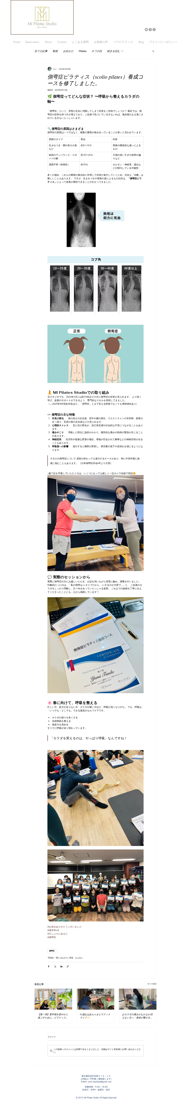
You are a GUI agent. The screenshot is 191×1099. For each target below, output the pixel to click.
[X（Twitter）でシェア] (55, 966)
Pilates (82, 51)
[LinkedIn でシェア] (61, 966)
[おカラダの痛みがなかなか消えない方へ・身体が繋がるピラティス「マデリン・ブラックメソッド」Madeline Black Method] (137, 999)
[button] (153, 51)
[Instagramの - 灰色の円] (154, 29)
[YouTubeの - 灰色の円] (146, 29)
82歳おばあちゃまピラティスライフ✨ (95, 1016)
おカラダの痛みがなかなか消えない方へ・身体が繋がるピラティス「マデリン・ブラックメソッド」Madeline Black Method (137, 1016)
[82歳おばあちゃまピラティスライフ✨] (95, 999)
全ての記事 (40, 51)
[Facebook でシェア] (48, 966)
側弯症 (52, 951)
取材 (55, 51)
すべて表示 (152, 984)
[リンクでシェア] (68, 966)
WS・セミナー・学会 (64, 957)
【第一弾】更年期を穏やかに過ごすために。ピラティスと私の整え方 (53, 1016)
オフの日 (96, 51)
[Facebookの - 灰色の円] (150, 29)
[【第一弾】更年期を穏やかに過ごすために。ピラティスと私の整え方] (53, 999)
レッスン (79, 957)
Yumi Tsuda (42, 27)
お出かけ (68, 51)
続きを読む (113, 51)
